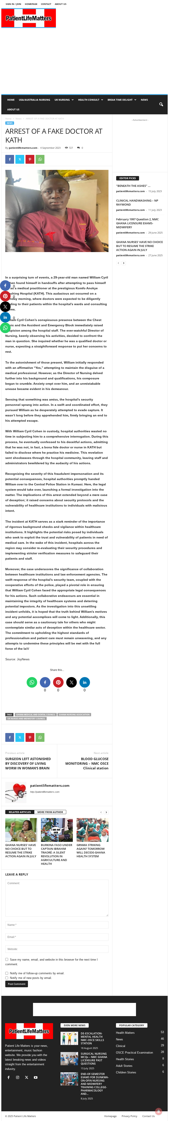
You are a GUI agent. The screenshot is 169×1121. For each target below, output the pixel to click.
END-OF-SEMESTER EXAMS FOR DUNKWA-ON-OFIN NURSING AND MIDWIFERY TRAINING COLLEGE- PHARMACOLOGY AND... (95, 1084)
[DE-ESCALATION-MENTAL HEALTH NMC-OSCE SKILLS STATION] (69, 1038)
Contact (46, 4)
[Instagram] (18, 1078)
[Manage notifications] (158, 1111)
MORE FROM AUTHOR (50, 812)
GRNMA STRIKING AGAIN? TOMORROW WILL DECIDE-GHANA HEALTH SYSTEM (91, 850)
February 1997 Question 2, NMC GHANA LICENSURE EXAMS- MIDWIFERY (137, 223)
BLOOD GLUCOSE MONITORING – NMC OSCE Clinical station (86, 763)
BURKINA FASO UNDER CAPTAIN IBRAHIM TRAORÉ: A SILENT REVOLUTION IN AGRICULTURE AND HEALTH (56, 854)
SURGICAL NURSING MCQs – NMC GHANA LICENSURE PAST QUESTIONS (94, 1058)
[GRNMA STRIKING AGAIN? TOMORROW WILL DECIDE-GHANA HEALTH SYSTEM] (92, 830)
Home (11, 99)
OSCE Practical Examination (134, 1052)
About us (60, 4)
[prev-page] (101, 812)
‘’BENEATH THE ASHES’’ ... (133, 186)
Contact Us (148, 1116)
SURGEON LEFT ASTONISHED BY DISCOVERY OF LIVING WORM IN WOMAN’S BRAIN (28, 763)
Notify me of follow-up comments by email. (37, 973)
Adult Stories (124, 1065)
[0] (5, 285)
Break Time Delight (120, 99)
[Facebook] (9, 159)
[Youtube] (36, 1078)
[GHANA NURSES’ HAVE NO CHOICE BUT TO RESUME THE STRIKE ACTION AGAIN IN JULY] (21, 830)
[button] (161, 105)
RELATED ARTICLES (20, 812)
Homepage (31, 4)
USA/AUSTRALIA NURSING (34, 99)
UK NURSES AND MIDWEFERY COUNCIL (26, 718)
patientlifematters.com (23, 147)
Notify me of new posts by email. (31, 978)
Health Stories (125, 1059)
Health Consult (88, 99)
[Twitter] (19, 159)
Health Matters (125, 1032)
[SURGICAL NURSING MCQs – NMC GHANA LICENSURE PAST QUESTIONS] (69, 1058)
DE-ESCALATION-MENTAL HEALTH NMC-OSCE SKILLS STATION (92, 1038)
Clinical (120, 1046)
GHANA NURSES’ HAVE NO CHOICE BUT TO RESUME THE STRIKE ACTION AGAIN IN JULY (20, 850)
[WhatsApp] (40, 159)
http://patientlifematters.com (44, 792)
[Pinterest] (30, 159)
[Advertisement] (111, 18)
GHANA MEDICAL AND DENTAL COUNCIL (35, 714)
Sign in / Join (13, 4)
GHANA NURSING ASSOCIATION (74, 714)
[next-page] (106, 812)
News (144, 99)
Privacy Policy (129, 1116)
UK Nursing (62, 99)
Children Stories (126, 1072)
